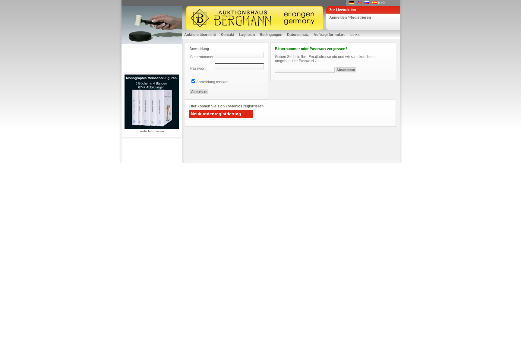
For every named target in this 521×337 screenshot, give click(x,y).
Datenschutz (298, 35)
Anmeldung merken (212, 82)
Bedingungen (271, 35)
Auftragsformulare (330, 35)
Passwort (197, 68)
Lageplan (247, 35)
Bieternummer (201, 57)
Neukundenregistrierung (216, 113)
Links (355, 35)
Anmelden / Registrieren (350, 17)
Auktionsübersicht (200, 35)
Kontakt (227, 35)
